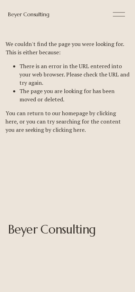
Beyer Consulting (28, 14)
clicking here (68, 130)
